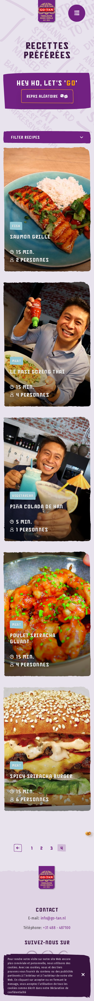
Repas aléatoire (42, 96)
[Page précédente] (17, 848)
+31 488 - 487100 (57, 928)
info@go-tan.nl (53, 918)
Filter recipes (25, 137)
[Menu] (76, 13)
